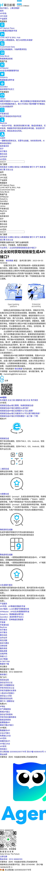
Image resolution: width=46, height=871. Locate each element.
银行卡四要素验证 (7, 685)
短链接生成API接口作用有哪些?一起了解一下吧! (19, 416)
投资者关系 (4, 146)
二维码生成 (4, 469)
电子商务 (34, 400)
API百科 (3, 159)
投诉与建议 (4, 643)
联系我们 (3, 674)
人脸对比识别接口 (7, 693)
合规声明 (3, 654)
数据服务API (5, 730)
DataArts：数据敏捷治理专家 (12, 614)
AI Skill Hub (5, 661)
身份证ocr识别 (6, 696)
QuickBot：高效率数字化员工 (12, 617)
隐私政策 (3, 651)
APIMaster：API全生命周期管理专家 (14, 611)
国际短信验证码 (6, 698)
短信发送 (3, 167)
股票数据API (5, 722)
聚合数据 (9, 260)
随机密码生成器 (6, 529)
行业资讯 (3, 248)
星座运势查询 (5, 720)
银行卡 (32, 167)
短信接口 (3, 749)
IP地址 (2, 706)
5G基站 (11, 167)
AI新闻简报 (24, 167)
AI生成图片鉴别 (6, 585)
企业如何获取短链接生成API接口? (22, 248)
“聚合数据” (18, 369)
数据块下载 (4, 664)
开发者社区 (4, 625)
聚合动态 (3, 154)
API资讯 (3, 746)
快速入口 (3, 656)
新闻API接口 (5, 712)
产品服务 (3, 603)
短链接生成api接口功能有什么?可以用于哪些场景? (20, 413)
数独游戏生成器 (6, 554)
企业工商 (11, 400)
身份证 (17, 167)
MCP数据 (4, 659)
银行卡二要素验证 (7, 701)
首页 (2, 11)
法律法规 (3, 646)
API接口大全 (5, 744)
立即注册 (3, 856)
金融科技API (5, 741)
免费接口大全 (5, 736)
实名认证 (9, 169)
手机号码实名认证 (7, 688)
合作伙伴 (3, 156)
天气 (37, 167)
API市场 (3, 13)
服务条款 (3, 648)
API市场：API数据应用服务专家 (12, 606)
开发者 (2, 622)
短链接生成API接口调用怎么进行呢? (14, 408)
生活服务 (3, 400)
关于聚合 (3, 151)
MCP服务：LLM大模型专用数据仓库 (14, 609)
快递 (41, 167)
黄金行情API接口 (7, 725)
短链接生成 (4, 438)
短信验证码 (4, 680)
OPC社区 (3, 16)
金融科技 (19, 400)
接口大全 (26, 400)
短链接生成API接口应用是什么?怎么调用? (16, 411)
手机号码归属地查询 (8, 717)
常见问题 (3, 640)
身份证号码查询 (6, 714)
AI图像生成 (4, 494)
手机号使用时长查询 (8, 690)
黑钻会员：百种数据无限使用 (11, 619)
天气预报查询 (5, 709)
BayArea (3, 627)
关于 (2, 149)
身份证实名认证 (6, 682)
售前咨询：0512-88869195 (11, 859)
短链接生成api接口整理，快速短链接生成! (16, 405)
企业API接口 (5, 733)
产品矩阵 (3, 19)
